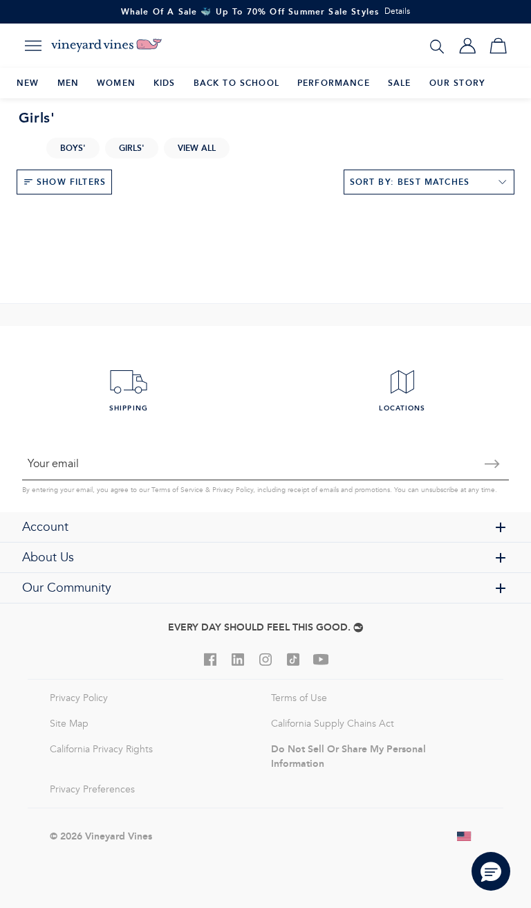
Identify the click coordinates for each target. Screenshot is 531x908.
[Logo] (106, 46)
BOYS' (73, 147)
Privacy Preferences (92, 789)
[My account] (467, 46)
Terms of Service (177, 490)
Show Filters (71, 181)
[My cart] (498, 46)
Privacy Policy (232, 490)
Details (397, 11)
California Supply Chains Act (332, 723)
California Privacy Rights (101, 749)
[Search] (437, 46)
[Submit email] (492, 463)
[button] (491, 871)
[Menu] (33, 46)
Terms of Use (299, 698)
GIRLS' (132, 147)
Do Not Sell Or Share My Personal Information (348, 756)
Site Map (69, 723)
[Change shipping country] (464, 836)
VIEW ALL (197, 147)
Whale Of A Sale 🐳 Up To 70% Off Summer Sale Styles (250, 11)
